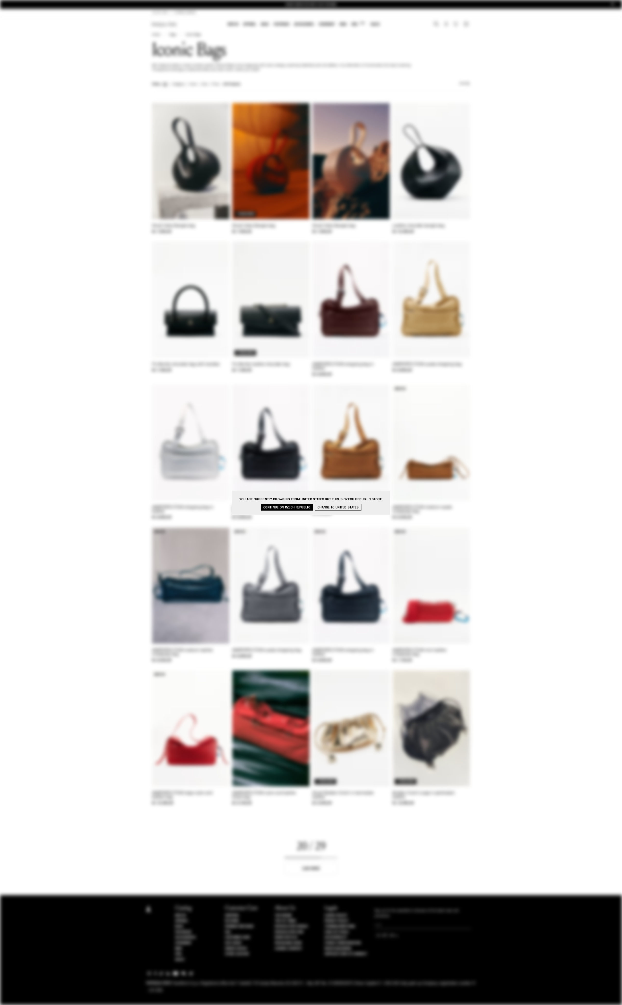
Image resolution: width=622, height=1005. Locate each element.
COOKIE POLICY (336, 915)
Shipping (232, 915)
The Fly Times (285, 921)
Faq (228, 932)
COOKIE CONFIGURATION (343, 943)
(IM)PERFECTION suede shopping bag (427, 364)
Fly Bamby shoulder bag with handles (186, 364)
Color (193, 84)
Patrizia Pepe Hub (289, 932)
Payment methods (239, 926)
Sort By (464, 83)
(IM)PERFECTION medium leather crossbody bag (182, 653)
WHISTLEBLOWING (338, 948)
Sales (375, 24)
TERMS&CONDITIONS (340, 926)
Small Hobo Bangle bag (173, 226)
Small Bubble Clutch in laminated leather (342, 795)
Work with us (286, 937)
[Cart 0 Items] (467, 24)
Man (343, 24)
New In (233, 24)
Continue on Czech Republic (286, 507)
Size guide (233, 943)
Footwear (281, 24)
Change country (288, 948)
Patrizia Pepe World (291, 926)
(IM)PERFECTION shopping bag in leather (343, 367)
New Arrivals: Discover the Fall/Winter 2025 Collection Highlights (311, 4)
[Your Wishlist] (456, 25)
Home (156, 34)
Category (178, 84)
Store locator (237, 954)
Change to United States (338, 507)
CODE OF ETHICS (337, 932)
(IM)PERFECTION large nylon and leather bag (182, 795)
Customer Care (237, 937)
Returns (232, 921)
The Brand (283, 915)
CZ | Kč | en (160, 12)
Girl (358, 24)
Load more (311, 868)
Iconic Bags (193, 34)
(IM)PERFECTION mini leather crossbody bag (420, 653)
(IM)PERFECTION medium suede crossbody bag (422, 510)
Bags (265, 24)
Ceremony (327, 24)
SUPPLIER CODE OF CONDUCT (346, 954)
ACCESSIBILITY (336, 937)
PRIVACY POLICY (336, 921)
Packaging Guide (288, 943)
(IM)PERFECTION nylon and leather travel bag (264, 795)
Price (215, 84)
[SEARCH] (436, 24)
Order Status (236, 948)
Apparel (249, 24)
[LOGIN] (446, 24)
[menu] (303, 25)
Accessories (304, 24)
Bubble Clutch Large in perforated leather (423, 795)
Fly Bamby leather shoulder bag (261, 364)
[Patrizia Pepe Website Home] (164, 24)
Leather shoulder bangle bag (418, 226)
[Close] (612, 4)
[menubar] (303, 25)
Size (204, 84)
